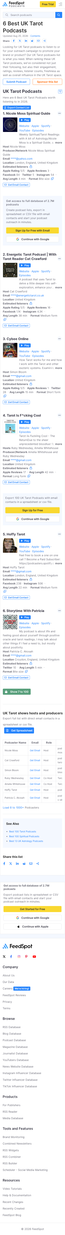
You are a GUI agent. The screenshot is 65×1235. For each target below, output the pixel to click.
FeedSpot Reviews (14, 995)
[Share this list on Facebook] (14, 41)
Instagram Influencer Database (22, 1073)
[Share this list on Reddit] (32, 41)
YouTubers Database (16, 1060)
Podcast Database (14, 1040)
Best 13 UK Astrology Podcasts (26, 841)
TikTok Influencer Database (20, 1086)
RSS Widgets (11, 1150)
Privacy (7, 1001)
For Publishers (11, 1105)
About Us (8, 975)
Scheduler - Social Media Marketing (25, 1170)
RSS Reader (10, 1111)
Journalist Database (15, 1053)
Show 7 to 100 (19, 691)
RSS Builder (10, 1163)
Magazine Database (15, 1047)
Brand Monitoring (13, 1137)
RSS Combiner (12, 1156)
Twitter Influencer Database (20, 1079)
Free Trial (48, 4)
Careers (16, 988)
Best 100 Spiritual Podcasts (24, 836)
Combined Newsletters (17, 1143)
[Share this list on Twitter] (20, 41)
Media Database (13, 1118)
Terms (6, 1008)
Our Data (8, 982)
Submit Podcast (16, 81)
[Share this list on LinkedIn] (26, 41)
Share (6, 40)
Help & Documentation (17, 1195)
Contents (35, 35)
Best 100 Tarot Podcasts (22, 831)
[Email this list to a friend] (38, 41)
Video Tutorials (12, 1188)
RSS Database (11, 1027)
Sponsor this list (47, 81)
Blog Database (12, 1033)
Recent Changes (13, 1202)
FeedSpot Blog (12, 1215)
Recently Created (13, 1208)
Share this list (13, 857)
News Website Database (18, 1066)
